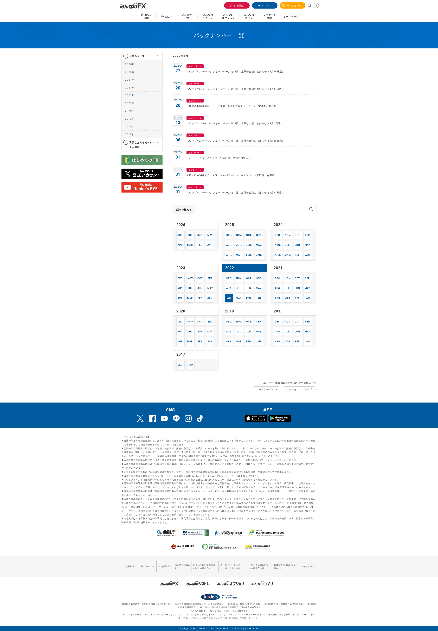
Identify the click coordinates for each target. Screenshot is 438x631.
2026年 (129, 64)
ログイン (267, 5)
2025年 (129, 72)
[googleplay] (279, 419)
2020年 (129, 110)
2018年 (129, 126)
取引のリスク (147, 566)
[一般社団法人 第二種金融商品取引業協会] (266, 533)
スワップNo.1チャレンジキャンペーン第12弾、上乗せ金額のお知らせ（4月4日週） (234, 123)
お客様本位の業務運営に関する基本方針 (204, 566)
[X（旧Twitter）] (140, 418)
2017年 (129, 134)
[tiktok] (200, 418)
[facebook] (152, 418)
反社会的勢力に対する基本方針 (285, 566)
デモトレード (294, 5)
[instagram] (188, 418)
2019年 (129, 118)
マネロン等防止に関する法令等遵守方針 (258, 566)
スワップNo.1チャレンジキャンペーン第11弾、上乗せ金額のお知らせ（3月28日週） (235, 140)
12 (229, 235)
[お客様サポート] (316, 6)
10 (249, 235)
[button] (155, 56)
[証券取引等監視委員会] (257, 547)
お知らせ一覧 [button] (137, 56)
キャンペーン (291, 16)
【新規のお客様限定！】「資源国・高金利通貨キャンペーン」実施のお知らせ (231, 106)
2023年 (129, 87)
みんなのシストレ (299, 389)
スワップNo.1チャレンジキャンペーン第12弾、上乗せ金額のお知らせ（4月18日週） (235, 71)
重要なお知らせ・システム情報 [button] (142, 145)
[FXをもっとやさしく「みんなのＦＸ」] (133, 4)
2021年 (129, 103)
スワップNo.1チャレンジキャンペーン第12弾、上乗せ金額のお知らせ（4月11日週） (235, 88)
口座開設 (239, 5)
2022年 (129, 95)
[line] (176, 418)
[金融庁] (166, 533)
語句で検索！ (184, 209)
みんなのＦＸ (266, 389)
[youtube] (164, 418)
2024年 (129, 79)
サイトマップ (307, 566)
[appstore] (255, 419)
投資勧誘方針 (165, 566)
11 (239, 235)
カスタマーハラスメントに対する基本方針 (231, 566)
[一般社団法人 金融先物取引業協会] (228, 533)
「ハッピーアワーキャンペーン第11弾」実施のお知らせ (218, 157)
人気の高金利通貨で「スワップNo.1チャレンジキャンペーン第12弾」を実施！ (231, 175)
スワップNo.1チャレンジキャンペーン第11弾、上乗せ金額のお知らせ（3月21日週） (235, 192)
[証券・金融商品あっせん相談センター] (220, 546)
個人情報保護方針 (182, 566)
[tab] (142, 56)
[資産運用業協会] (183, 546)
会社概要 (130, 566)
